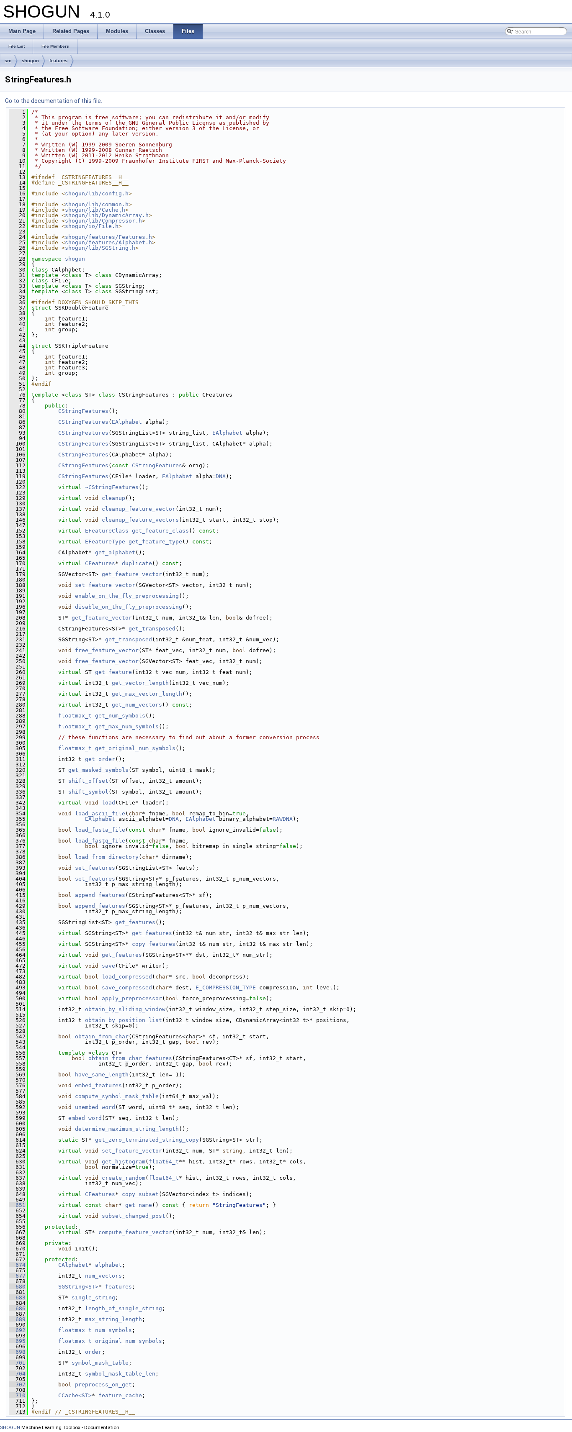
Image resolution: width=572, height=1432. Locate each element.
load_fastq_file (100, 841)
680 (17, 1286)
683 (17, 1297)
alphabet (108, 1265)
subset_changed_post (133, 1216)
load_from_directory (107, 857)
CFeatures (100, 563)
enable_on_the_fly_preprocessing (127, 596)
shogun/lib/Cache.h (95, 210)
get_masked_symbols (98, 770)
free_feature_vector (107, 650)
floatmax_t (75, 715)
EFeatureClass (107, 531)
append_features (100, 895)
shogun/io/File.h (92, 226)
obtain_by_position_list (123, 1020)
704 (17, 1374)
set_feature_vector (105, 585)
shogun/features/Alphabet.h (108, 242)
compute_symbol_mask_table (117, 1096)
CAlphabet (73, 1265)
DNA (221, 476)
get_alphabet (115, 552)
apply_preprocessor (132, 998)
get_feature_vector (132, 574)
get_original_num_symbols (135, 748)
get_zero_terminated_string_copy (147, 1140)
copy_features (153, 944)
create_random (123, 1178)
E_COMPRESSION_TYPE (226, 987)
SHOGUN (10, 1427)
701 (17, 1363)
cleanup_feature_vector (138, 509)
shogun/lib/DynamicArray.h (107, 215)
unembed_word (95, 1107)
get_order (100, 759)
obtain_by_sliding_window (125, 1009)
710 (17, 1395)
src (8, 60)
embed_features (98, 1085)
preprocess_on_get (103, 1384)
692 (17, 1330)
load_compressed (127, 976)
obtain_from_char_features (130, 1058)
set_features (95, 868)
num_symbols (113, 1330)
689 (17, 1319)
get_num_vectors (137, 705)
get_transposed (152, 628)
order (93, 1352)
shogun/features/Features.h (108, 237)
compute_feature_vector (135, 1232)
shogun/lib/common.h (97, 204)
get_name (138, 1205)
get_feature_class (160, 531)
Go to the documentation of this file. (53, 100)
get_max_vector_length (147, 694)
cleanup (113, 498)
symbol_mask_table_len (120, 1374)
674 (17, 1265)
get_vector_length (140, 683)
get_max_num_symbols (127, 726)
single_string (93, 1297)
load (108, 802)
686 (17, 1308)
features (58, 60)
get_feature (113, 672)
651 (17, 1205)
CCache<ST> (75, 1395)
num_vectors (103, 1276)
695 (17, 1341)
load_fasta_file (100, 830)
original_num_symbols (128, 1341)
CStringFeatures (83, 411)
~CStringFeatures (112, 487)
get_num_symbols (120, 715)
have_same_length (102, 1074)
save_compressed (127, 987)
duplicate (137, 563)
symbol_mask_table (100, 1363)
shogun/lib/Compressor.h (103, 221)
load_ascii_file (100, 813)
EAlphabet (127, 422)
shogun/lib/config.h (97, 193)
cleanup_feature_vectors (140, 520)
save (108, 966)
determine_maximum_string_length (127, 1129)
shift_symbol (88, 792)
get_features (135, 922)
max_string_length (113, 1319)
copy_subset (140, 1194)
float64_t (164, 1161)
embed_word (85, 1118)
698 (17, 1352)
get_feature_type (155, 541)
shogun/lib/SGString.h (100, 248)
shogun (30, 60)
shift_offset (88, 781)
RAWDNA (283, 819)
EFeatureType (105, 541)
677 (17, 1276)
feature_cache (120, 1395)
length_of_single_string (123, 1308)
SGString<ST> (78, 1286)
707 (17, 1384)
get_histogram (123, 1161)
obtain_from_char (102, 1036)
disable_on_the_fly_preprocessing (128, 607)
